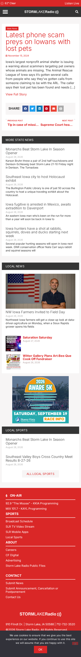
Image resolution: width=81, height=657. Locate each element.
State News (12, 28)
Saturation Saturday (37, 337)
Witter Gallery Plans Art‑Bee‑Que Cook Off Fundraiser (47, 357)
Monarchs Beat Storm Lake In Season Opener (35, 151)
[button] (5, 12)
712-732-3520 (65, 624)
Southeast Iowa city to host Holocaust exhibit (35, 178)
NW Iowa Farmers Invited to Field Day (35, 312)
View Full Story (16, 94)
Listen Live (72, 3)
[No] (75, 643)
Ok (40, 649)
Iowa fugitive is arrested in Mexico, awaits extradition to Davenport (38, 206)
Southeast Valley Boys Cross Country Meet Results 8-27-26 (39, 458)
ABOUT (11, 542)
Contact (13, 575)
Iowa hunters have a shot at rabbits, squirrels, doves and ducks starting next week (37, 232)
